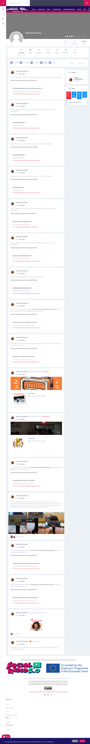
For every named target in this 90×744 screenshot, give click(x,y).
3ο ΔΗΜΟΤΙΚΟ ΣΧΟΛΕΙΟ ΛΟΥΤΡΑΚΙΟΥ (40, 467)
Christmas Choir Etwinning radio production (43, 550)
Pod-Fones (46, 371)
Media (30, 53)
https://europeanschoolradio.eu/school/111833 (24, 472)
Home (33, 9)
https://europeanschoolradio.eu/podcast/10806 (24, 147)
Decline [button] (75, 741)
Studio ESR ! (46, 416)
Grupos (48, 53)
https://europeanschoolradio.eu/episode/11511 (23, 213)
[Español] (84, 9)
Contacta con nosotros (11, 715)
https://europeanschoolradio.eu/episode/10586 (24, 280)
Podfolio (65, 52)
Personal (16, 62)
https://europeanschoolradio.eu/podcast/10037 (24, 248)
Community (41, 9)
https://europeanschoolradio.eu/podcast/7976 (24, 589)
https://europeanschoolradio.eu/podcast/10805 (24, 179)
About (79, 9)
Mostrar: (72, 63)
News (48, 9)
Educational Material (69, 9)
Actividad (21, 53)
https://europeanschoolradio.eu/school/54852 (23, 314)
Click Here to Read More (47, 742)
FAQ (7, 711)
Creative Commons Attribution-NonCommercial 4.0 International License (48, 692)
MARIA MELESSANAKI (22, 71)
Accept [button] (82, 741)
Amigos (39, 53)
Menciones (26, 62)
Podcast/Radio (57, 9)
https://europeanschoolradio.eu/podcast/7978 (24, 555)
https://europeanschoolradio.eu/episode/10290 (24, 348)
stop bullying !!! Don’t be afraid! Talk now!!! (43, 584)
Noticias (8, 722)
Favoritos (36, 62)
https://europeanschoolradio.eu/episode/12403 (24, 80)
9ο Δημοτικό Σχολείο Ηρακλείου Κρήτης (44, 309)
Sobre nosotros (10, 708)
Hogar (7, 704)
